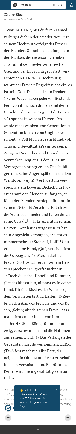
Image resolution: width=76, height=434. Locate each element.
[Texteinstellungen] (71, 5)
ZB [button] (60, 5)
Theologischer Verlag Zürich (19, 19)
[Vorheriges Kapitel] (8, 417)
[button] (5, 5)
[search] (35, 5)
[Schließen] (56, 389)
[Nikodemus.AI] (8, 408)
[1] (28, 220)
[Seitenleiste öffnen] (38, 429)
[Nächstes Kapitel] (68, 417)
